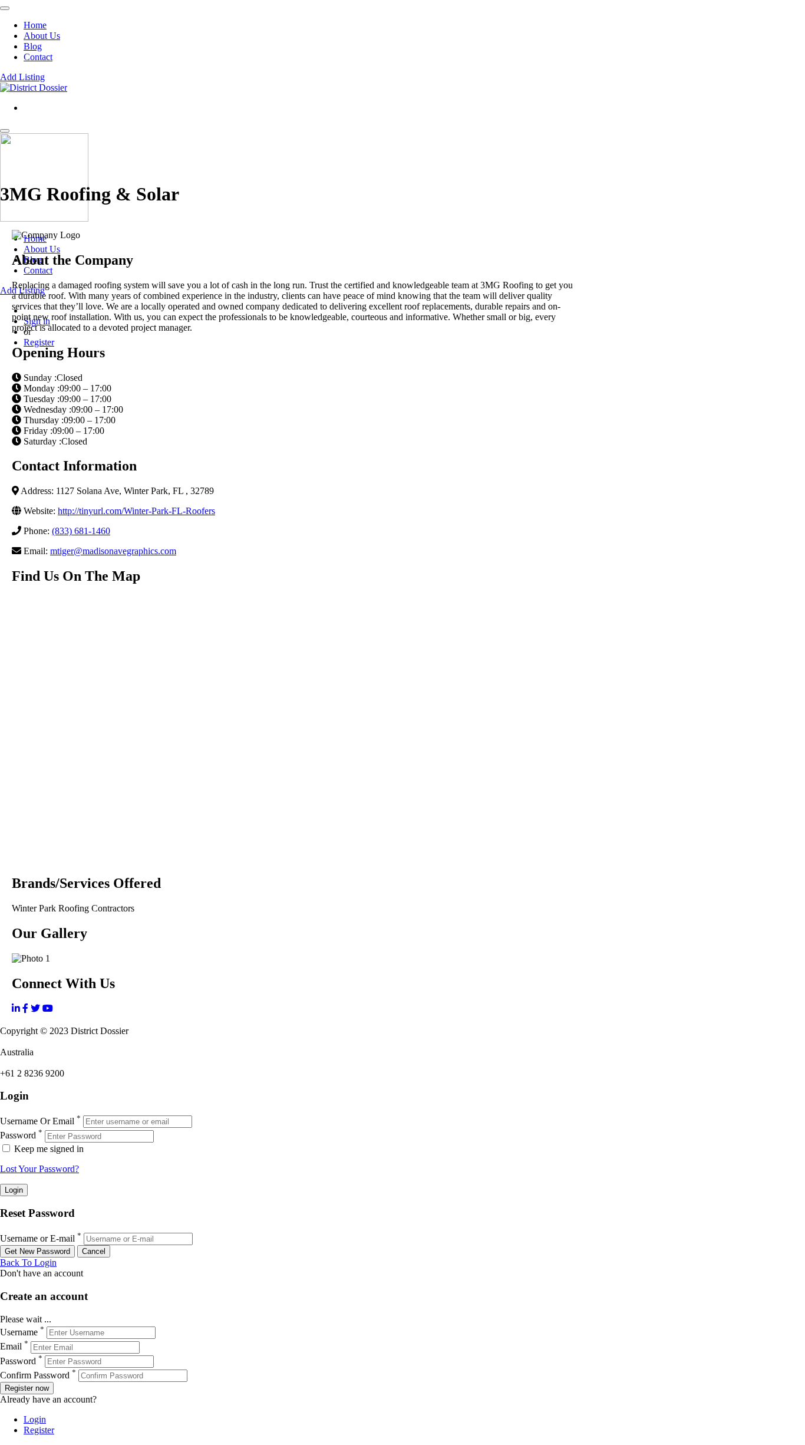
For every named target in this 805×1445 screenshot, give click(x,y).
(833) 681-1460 (81, 531)
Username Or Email (37, 1121)
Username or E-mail (37, 1238)
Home (35, 25)
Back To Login (28, 1263)
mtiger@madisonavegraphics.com (113, 551)
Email (11, 1347)
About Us (42, 36)
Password (18, 1136)
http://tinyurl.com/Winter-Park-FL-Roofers (136, 511)
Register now (27, 1388)
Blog (33, 46)
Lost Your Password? (39, 1169)
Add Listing (22, 77)
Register (39, 342)
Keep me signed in (48, 1149)
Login (35, 1419)
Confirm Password (35, 1375)
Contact (38, 57)
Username (19, 1332)
